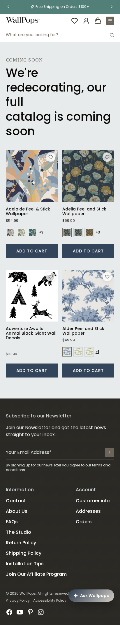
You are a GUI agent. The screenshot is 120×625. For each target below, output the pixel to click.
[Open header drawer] (110, 21)
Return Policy (21, 542)
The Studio (18, 532)
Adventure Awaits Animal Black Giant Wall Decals (31, 333)
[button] (8, 6)
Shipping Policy (23, 553)
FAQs (12, 521)
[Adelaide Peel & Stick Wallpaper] (32, 176)
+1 (97, 352)
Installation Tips (25, 563)
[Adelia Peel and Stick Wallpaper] (88, 176)
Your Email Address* (29, 452)
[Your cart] (97, 20)
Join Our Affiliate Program (36, 574)
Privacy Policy (18, 600)
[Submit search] (112, 35)
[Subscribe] (109, 452)
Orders (84, 521)
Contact (16, 500)
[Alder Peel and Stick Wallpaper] (88, 296)
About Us (16, 511)
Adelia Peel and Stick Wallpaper (84, 211)
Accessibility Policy (49, 600)
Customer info (93, 500)
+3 (41, 232)
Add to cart (31, 251)
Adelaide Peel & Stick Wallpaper (28, 211)
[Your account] (86, 20)
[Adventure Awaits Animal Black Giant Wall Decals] (32, 296)
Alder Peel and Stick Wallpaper (83, 331)
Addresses (88, 511)
